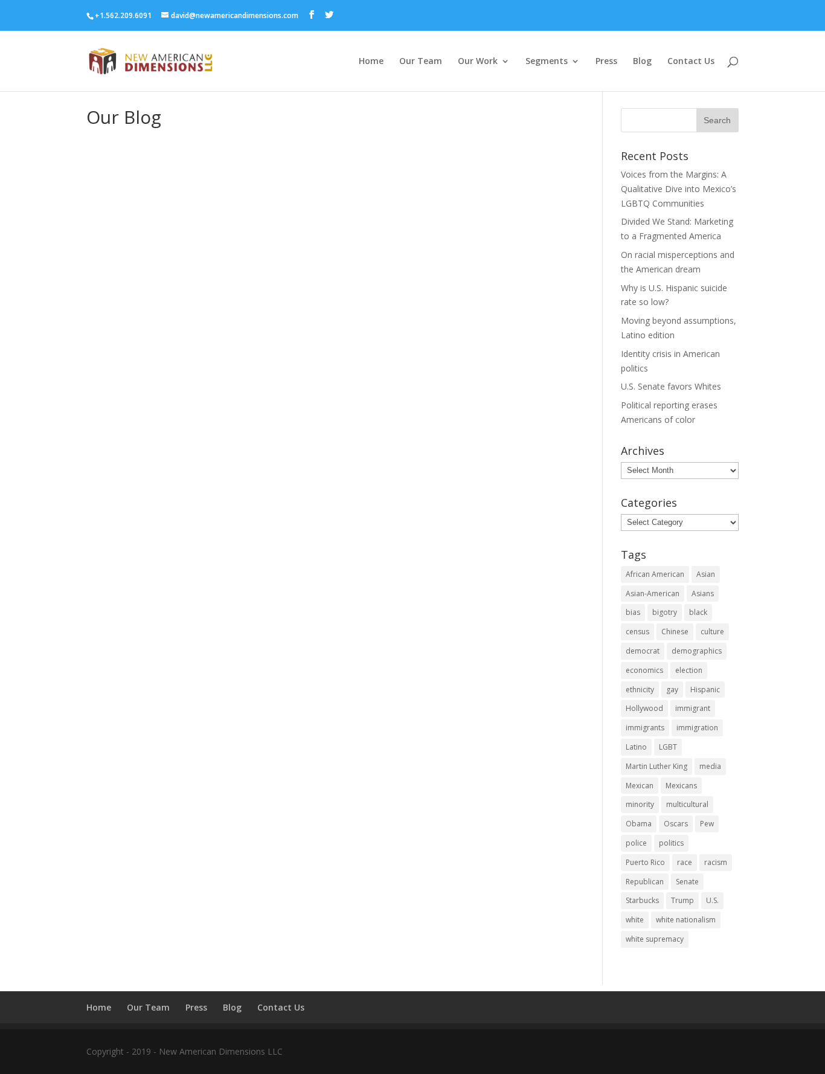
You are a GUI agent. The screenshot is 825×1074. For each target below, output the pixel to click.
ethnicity (640, 689)
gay (672, 689)
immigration (697, 727)
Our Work (478, 61)
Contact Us (690, 61)
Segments (546, 61)
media (710, 766)
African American (655, 574)
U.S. (712, 900)
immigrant (692, 708)
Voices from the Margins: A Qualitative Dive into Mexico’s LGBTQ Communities (678, 189)
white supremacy (655, 939)
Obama (639, 823)
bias (633, 612)
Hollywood (644, 708)
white (635, 920)
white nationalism (686, 920)
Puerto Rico (645, 862)
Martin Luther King (656, 766)
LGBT (668, 747)
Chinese (675, 631)
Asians (703, 593)
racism (715, 862)
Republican (645, 881)
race (684, 862)
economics (644, 670)
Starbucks (642, 900)
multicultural (687, 804)
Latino (636, 747)
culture (712, 631)
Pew (707, 823)
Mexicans (681, 785)
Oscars (676, 823)
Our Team (420, 61)
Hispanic (705, 689)
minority (640, 804)
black (698, 612)
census (637, 631)
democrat (643, 651)
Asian (705, 574)
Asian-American (652, 593)
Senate (687, 881)
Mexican (639, 785)
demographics (697, 651)
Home (371, 61)
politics (671, 843)
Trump (682, 900)
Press (606, 61)
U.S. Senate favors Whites (671, 386)
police (636, 843)
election (688, 670)
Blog (642, 61)
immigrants (645, 727)
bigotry (664, 612)
